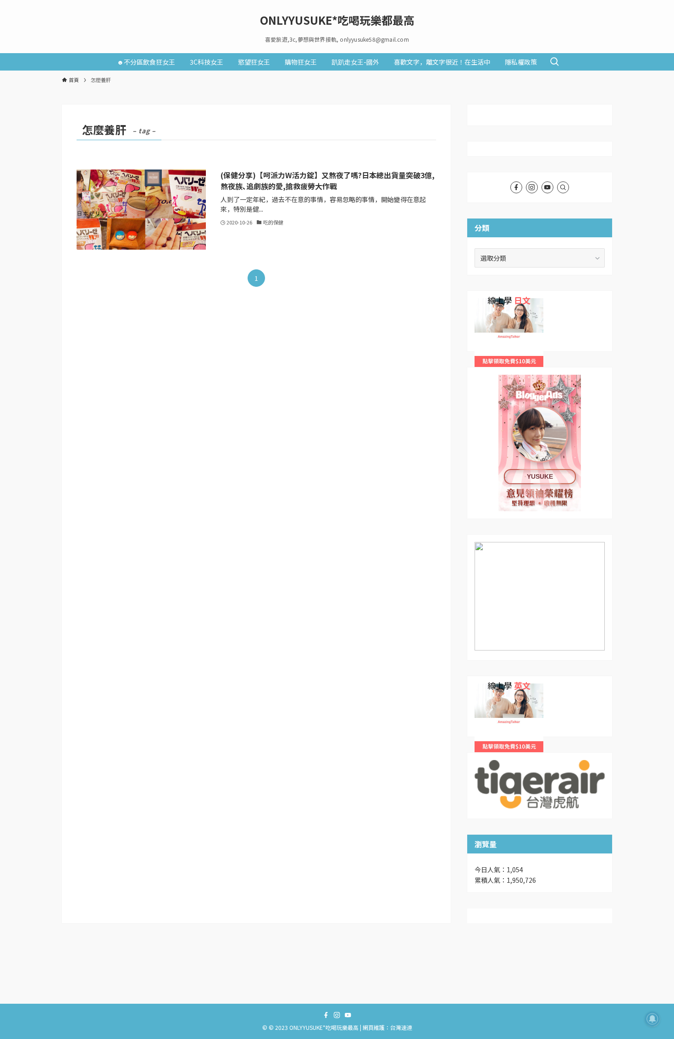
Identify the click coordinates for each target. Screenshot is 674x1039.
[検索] (563, 187)
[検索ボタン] (554, 62)
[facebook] (516, 187)
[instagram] (532, 187)
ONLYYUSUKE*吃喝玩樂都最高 (337, 20)
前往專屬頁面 (539, 443)
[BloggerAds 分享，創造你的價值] (539, 403)
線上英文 (487, 688)
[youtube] (547, 187)
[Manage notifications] (652, 1019)
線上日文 (487, 303)
